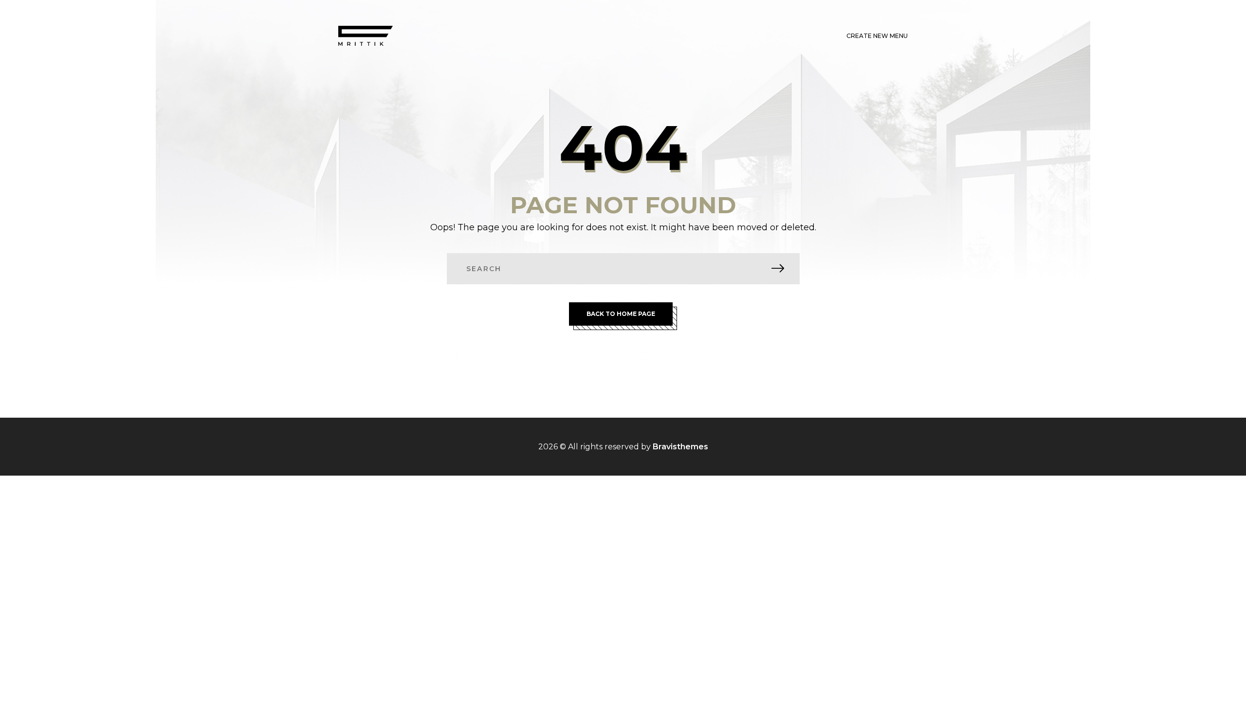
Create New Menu (877, 35)
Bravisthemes (680, 446)
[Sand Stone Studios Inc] (365, 36)
